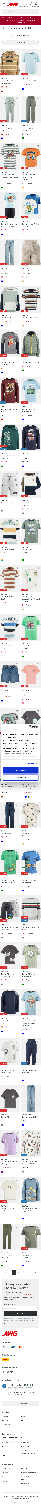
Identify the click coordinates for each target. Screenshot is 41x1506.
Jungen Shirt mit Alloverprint (27, 834)
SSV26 (21, 22)
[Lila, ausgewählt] (2, 1172)
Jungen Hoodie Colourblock (27, 504)
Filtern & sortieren (22, 35)
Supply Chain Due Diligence (26, 1478)
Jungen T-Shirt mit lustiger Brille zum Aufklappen (28, 177)
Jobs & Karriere (6, 1468)
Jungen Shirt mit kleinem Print (30, 694)
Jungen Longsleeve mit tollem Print (9, 363)
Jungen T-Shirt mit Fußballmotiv (28, 410)
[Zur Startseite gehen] (12, 4)
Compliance (25, 1468)
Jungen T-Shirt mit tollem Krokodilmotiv (30, 881)
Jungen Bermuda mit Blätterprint (29, 272)
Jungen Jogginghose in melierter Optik (30, 129)
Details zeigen (28, 763)
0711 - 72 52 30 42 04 (20, 1385)
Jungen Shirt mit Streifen (30, 318)
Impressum (24, 1438)
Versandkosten (34, 1496)
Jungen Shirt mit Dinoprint (27, 1256)
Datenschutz (25, 1446)
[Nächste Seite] (31, 1272)
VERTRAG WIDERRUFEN (10, 1438)
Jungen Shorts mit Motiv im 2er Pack (9, 928)
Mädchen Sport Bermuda (9, 503)
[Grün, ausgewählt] (23, 138)
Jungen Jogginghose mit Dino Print (9, 129)
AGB (3, 1455)
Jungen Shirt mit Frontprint (27, 551)
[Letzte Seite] (36, 1272)
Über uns (5, 1473)
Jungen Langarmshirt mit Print (9, 410)
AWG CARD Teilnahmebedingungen (28, 1452)
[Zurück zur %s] (3, 28)
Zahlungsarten (25, 1442)
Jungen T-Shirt (6, 1117)
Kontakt (23, 1416)
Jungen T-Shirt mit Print (30, 81)
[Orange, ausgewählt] (23, 187)
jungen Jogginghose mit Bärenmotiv (9, 788)
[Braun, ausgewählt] (2, 91)
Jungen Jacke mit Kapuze (31, 362)
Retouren (5, 1446)
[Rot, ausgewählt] (2, 419)
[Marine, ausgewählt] (2, 841)
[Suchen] (4, 11)
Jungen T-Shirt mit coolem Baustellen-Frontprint (28, 1023)
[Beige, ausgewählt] (23, 281)
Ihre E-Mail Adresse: (10, 1304)
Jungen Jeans (6, 833)
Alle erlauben (21, 770)
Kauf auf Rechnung (8, 1451)
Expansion (5, 1481)
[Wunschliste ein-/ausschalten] (17, 52)
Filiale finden (6, 1425)
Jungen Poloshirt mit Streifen (8, 551)
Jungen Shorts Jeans (8, 693)
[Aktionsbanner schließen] (37, 20)
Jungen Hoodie (6, 318)
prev (4, 42)
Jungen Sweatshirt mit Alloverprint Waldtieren (30, 1163)
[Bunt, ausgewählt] (23, 326)
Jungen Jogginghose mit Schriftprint (30, 1071)
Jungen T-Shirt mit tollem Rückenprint (9, 1163)
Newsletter (5, 1416)
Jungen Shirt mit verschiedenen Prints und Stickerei (31, 599)
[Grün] (29, 797)
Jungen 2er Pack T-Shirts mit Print (31, 225)
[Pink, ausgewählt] (23, 703)
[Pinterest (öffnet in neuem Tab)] (12, 1372)
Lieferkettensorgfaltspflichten (29, 1473)
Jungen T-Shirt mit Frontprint (7, 1210)
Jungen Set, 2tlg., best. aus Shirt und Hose (9, 225)
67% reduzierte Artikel (23, 20)
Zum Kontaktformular (20, 1403)
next (36, 42)
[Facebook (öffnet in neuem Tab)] (4, 1372)
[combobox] (22, 11)
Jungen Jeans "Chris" (29, 1117)
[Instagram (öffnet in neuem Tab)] (8, 1372)
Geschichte (5, 1477)
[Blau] (26, 797)
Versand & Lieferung (8, 1442)
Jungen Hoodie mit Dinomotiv (7, 457)
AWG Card (5, 1420)
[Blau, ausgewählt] (23, 89)
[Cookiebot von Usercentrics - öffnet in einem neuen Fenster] (29, 726)
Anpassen (19, 777)
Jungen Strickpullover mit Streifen (30, 928)
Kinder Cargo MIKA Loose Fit (7, 1256)
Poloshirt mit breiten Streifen (8, 647)
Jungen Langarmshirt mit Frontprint (30, 457)
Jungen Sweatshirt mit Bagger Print (29, 1210)
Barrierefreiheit (25, 1484)
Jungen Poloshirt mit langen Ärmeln (8, 82)
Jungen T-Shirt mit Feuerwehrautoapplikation (9, 177)
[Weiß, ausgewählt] (23, 234)
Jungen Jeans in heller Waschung (9, 272)
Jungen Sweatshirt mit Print (8, 1022)
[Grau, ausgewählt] (2, 511)
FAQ (22, 1420)
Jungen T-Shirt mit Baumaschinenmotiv (8, 881)
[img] (24, 74)
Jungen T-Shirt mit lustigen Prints (7, 1071)
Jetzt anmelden (20, 1314)
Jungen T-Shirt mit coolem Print (28, 788)
